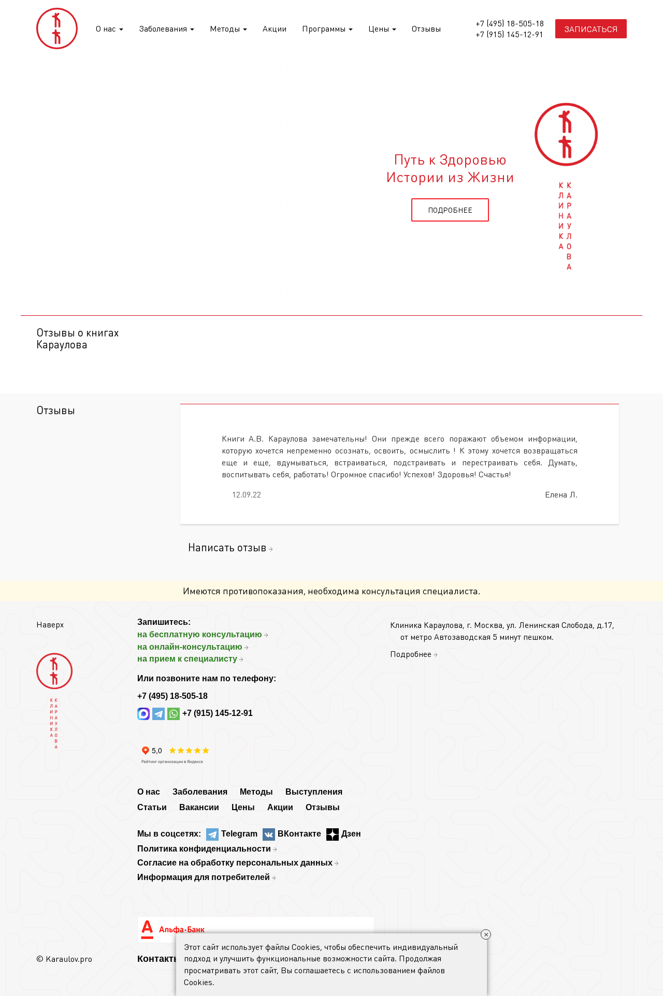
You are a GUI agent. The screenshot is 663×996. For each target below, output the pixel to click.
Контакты (159, 959)
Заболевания (164, 28)
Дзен (351, 833)
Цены (379, 28)
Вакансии (199, 807)
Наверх (50, 624)
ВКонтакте (299, 833)
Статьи (152, 807)
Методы (226, 28)
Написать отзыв (227, 547)
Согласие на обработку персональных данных (235, 862)
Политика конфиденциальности (204, 848)
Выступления (313, 791)
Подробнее (410, 653)
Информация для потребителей (203, 877)
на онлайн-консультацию (189, 646)
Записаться (591, 28)
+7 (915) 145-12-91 (509, 34)
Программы (325, 28)
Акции (274, 28)
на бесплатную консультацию (199, 634)
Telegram (239, 833)
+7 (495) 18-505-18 (509, 23)
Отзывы (426, 28)
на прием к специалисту (187, 658)
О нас (107, 28)
